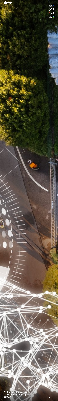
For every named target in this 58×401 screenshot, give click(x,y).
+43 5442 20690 (42, 397)
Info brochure (35, 397)
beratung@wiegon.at (50, 397)
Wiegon (8, 2)
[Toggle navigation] (53, 3)
